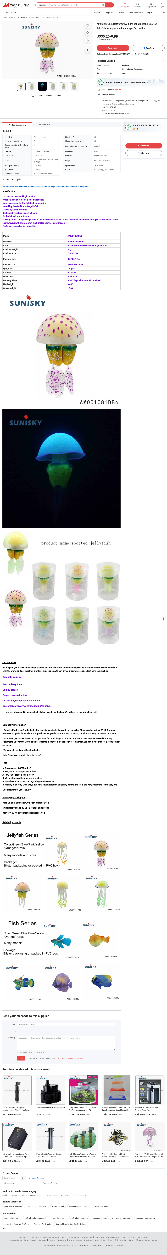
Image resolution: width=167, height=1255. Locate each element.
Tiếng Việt (139, 1240)
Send (21, 1058)
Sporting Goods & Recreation (18, 17)
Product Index (125, 1237)
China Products (36, 1237)
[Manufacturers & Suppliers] (15, 5)
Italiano (71, 1240)
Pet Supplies (35, 17)
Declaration (109, 1245)
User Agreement (97, 1245)
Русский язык (61, 1240)
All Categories (11, 12)
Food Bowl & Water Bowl (13, 1206)
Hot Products (23, 1237)
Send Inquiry (113, 48)
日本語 (110, 1240)
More (4, 1228)
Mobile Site (136, 1237)
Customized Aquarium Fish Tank (16, 1224)
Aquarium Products (50, 1183)
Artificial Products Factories (34, 1218)
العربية (97, 1240)
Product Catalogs (37, 1178)
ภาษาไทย (123, 1240)
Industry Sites (99, 1237)
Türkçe (131, 1240)
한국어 (103, 1240)
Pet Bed (31, 1206)
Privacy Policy (119, 1245)
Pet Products (7, 1183)
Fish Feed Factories (58, 1218)
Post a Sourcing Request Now (70, 1058)
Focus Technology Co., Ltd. (68, 1245)
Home (4, 17)
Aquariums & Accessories (50, 17)
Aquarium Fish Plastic (42, 1224)
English (26, 1240)
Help (121, 12)
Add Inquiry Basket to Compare (48, 95)
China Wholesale (73, 1237)
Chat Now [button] (149, 48)
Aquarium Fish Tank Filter (145, 1218)
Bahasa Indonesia (151, 1240)
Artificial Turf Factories (79, 1218)
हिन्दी (116, 1240)
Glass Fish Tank (58, 1206)
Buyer (108, 12)
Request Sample (142, 54)
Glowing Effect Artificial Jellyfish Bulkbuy (71, 1224)
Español (34, 1240)
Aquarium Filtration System (79, 1206)
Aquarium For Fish (100, 1218)
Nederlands (88, 1240)
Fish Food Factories (11, 1218)
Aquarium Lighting (102, 1206)
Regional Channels (112, 1237)
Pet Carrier (43, 1206)
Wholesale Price (87, 1237)
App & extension (135, 12)
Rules (163, 12)
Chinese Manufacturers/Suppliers (54, 1237)
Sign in (162, 6)
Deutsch (79, 1240)
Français (52, 1240)
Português (42, 1240)
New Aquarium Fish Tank (121, 1218)
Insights (145, 1237)
